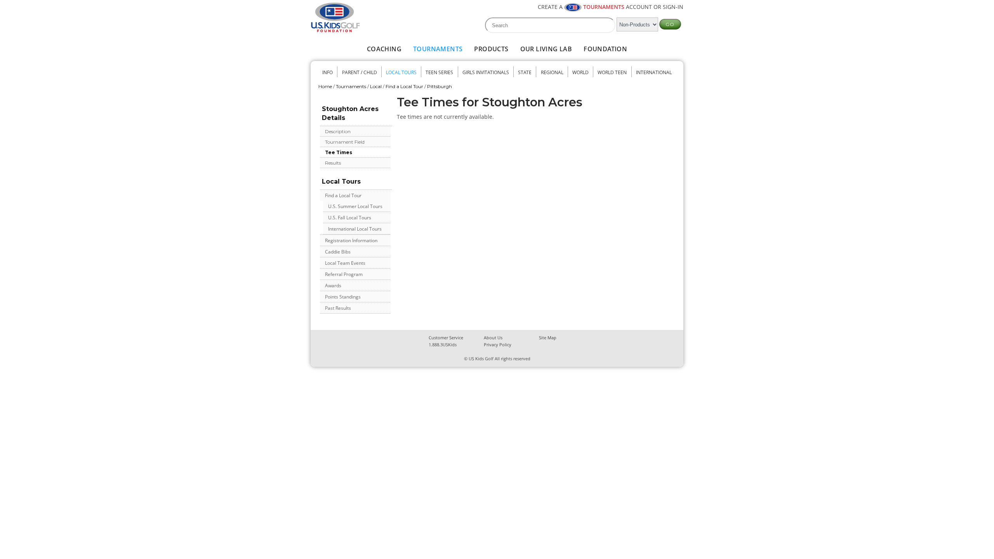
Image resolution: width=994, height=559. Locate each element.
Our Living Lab (546, 49)
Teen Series (439, 72)
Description (338, 131)
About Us (493, 337)
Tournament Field (345, 142)
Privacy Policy (497, 344)
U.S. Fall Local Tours (349, 217)
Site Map (547, 337)
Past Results (338, 308)
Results (333, 163)
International (654, 72)
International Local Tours (355, 229)
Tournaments (437, 49)
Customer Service (446, 337)
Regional (552, 72)
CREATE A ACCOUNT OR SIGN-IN (610, 6)
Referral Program (344, 274)
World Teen (612, 72)
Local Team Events (345, 263)
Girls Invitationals (485, 72)
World (580, 72)
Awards (333, 285)
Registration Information (351, 240)
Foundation (605, 49)
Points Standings (343, 296)
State (525, 72)
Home (325, 86)
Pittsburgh (439, 86)
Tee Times (338, 152)
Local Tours (401, 72)
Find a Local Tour (404, 86)
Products (491, 49)
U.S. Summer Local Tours (355, 206)
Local (376, 86)
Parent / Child (359, 72)
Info (327, 72)
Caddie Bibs (338, 251)
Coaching (384, 49)
